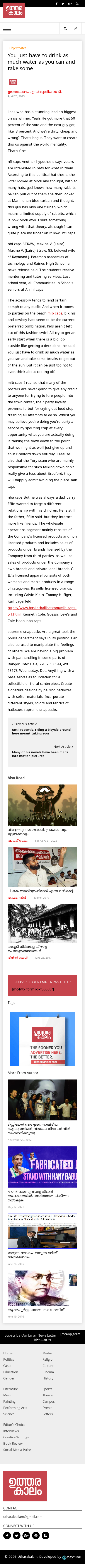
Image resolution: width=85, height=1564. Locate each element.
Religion (48, 1359)
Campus (48, 1401)
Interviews (11, 1431)
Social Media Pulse (17, 1449)
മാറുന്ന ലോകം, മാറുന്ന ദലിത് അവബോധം (32, 1255)
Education (10, 1372)
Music (7, 1395)
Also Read (16, 777)
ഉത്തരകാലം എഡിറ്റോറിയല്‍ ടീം (35, 92)
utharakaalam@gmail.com (22, 1516)
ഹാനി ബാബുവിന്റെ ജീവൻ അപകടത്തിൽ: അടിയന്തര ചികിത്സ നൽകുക (38, 1196)
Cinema (48, 1372)
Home (7, 1353)
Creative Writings (16, 1437)
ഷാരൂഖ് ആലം (17, 841)
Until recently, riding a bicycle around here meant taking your (41, 732)
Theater (48, 1395)
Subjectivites (17, 48)
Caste (7, 1365)
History (47, 1378)
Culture (47, 1365)
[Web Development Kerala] (71, 1557)
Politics (8, 1359)
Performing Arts (15, 1407)
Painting (9, 1401)
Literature (10, 1389)
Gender (8, 1378)
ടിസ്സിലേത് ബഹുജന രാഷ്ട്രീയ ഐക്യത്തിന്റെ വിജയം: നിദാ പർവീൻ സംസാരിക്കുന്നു (39, 1129)
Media (47, 1353)
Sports (47, 1389)
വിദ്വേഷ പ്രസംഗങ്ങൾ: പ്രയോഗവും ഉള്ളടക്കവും (37, 832)
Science (8, 1414)
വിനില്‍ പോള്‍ (18, 958)
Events (47, 1407)
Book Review (13, 1443)
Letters (47, 1414)
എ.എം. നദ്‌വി (17, 898)
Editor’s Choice (14, 1424)
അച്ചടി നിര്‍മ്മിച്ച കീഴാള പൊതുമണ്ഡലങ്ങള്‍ (27, 949)
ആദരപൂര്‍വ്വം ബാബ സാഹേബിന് (36, 1310)
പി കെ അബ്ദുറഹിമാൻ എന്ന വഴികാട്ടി (40, 891)
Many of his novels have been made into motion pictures (40, 754)
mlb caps (55, 313)
